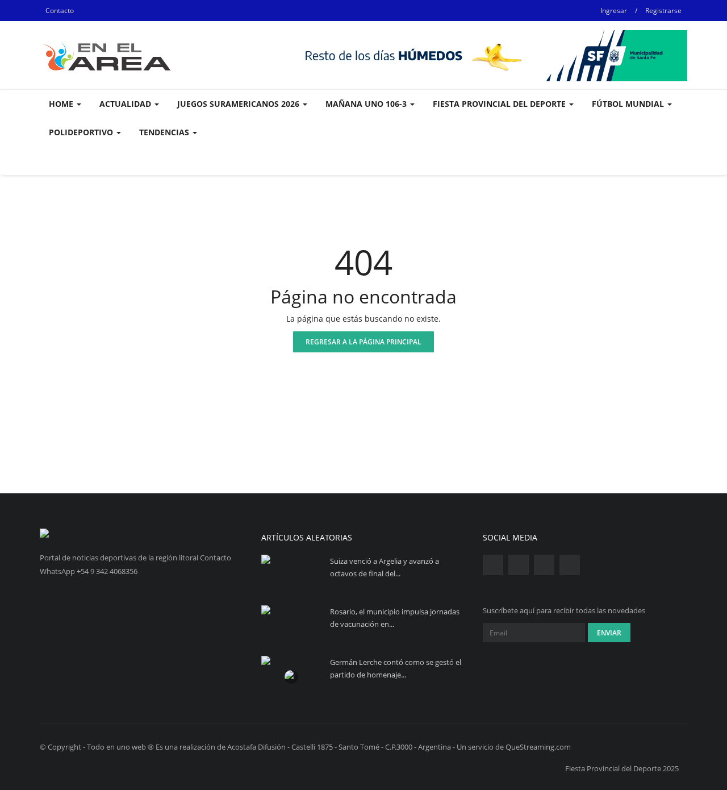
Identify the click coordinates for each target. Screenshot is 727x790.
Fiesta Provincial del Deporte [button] (500, 103)
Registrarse (663, 10)
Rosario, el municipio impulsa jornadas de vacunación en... (394, 617)
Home (62, 103)
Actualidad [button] (126, 103)
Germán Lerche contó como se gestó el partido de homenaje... (395, 668)
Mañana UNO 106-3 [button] (367, 103)
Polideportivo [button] (82, 132)
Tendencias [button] (165, 132)
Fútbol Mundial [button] (629, 103)
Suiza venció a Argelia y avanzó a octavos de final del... (384, 567)
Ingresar (613, 10)
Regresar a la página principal (363, 342)
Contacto (59, 10)
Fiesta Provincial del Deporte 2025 (622, 768)
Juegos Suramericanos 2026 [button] (239, 103)
